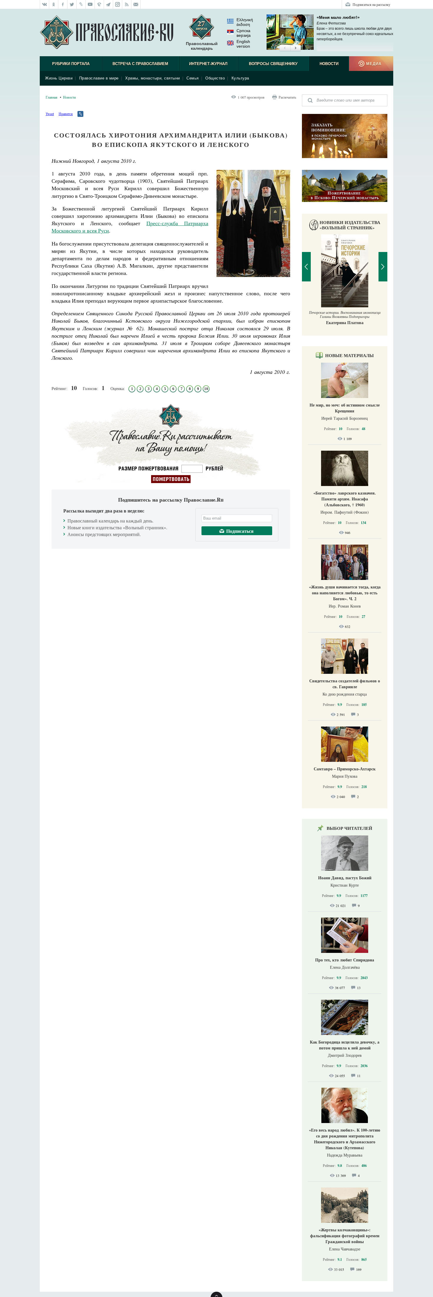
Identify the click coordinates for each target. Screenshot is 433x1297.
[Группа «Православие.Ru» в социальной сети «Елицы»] (99, 4)
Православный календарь (202, 46)
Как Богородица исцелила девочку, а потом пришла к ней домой (344, 1045)
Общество (215, 78)
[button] (284, 48)
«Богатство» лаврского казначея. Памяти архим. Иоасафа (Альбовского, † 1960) (344, 499)
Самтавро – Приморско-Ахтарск (345, 769)
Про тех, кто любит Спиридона (344, 960)
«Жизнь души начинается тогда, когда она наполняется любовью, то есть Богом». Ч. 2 (345, 593)
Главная (51, 97)
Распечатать (287, 97)
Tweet (50, 113)
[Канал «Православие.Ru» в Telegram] (108, 4)
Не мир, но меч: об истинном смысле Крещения (345, 408)
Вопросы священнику (273, 64)
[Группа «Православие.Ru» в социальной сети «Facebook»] (62, 4)
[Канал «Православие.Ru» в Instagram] (117, 4)
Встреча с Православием (140, 64)
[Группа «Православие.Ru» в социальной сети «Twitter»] (72, 4)
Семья (192, 78)
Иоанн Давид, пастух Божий (344, 878)
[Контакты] (136, 4)
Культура (240, 78)
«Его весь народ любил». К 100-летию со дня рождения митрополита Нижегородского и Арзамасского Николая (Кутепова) (344, 1139)
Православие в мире (99, 78)
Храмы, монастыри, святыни (152, 78)
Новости (329, 64)
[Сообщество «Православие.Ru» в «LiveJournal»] (81, 4)
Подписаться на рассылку (371, 4)
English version (243, 44)
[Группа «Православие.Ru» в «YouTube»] (90, 4)
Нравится (66, 113)
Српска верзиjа (244, 33)
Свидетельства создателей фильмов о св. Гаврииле (344, 684)
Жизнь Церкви (58, 78)
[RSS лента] (126, 4)
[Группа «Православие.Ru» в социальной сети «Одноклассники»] (53, 4)
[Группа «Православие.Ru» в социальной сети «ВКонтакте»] (44, 4)
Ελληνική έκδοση (245, 22)
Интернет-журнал (208, 64)
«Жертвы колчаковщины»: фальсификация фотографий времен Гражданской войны (344, 1236)
